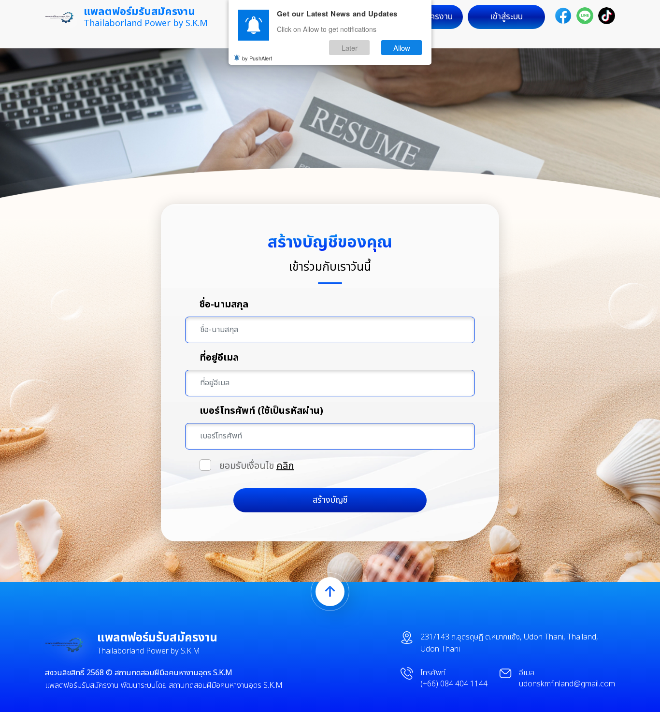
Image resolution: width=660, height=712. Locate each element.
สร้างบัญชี (330, 500)
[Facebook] (563, 15)
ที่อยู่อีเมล (219, 358)
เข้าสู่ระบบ (506, 16)
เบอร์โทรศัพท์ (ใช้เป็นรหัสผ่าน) (261, 411)
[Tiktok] (606, 15)
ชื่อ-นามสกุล (224, 304)
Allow (401, 48)
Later (350, 48)
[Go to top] (330, 591)
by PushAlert (257, 58)
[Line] (584, 15)
